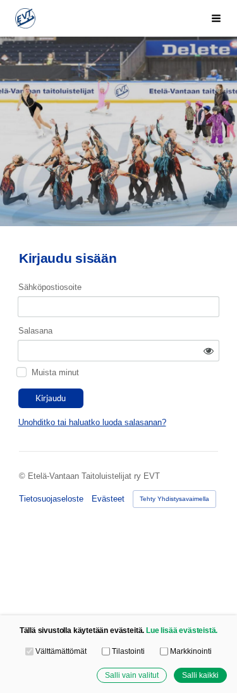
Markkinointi (191, 651)
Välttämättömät (61, 651)
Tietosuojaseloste (51, 499)
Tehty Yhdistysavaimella (174, 498)
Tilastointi (128, 651)
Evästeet (108, 499)
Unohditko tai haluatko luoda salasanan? (92, 422)
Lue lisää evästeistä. (181, 630)
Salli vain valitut (132, 675)
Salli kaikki (200, 675)
